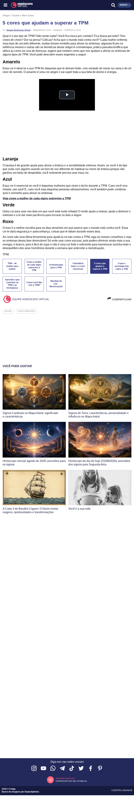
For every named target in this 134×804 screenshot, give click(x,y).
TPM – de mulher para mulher (12, 266)
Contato (116, 790)
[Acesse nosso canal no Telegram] (62, 768)
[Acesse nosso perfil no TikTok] (72, 768)
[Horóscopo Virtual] (37, 5)
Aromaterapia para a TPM (56, 266)
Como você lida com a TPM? (34, 283)
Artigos (6, 15)
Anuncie (127, 790)
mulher (8, 311)
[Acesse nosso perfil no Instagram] (34, 768)
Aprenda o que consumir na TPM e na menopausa (12, 283)
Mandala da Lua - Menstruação (56, 284)
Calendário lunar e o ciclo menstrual (78, 266)
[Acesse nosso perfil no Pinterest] (100, 768)
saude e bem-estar (26, 311)
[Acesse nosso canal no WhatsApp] (53, 768)
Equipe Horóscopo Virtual (18, 30)
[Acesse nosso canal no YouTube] (43, 768)
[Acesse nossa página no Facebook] (91, 768)
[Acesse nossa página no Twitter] (81, 768)
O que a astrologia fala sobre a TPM (122, 266)
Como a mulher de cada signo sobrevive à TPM (34, 266)
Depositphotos (32, 792)
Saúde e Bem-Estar (23, 15)
